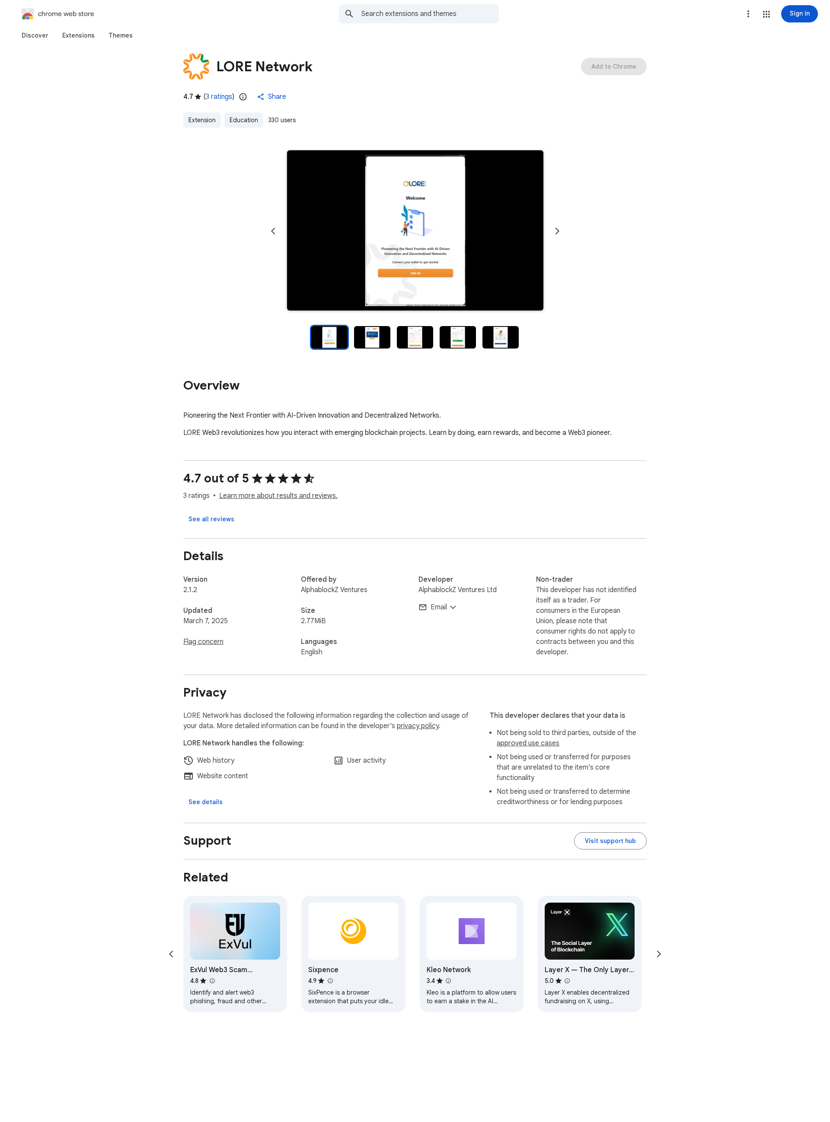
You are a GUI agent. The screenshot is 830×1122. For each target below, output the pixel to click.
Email (439, 607)
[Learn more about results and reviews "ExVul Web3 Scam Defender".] (211, 980)
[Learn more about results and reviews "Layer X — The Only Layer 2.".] (567, 980)
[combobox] (430, 14)
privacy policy (418, 726)
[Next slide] (557, 231)
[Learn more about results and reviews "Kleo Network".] (448, 980)
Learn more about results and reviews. (278, 495)
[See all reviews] (211, 519)
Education (244, 120)
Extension (202, 120)
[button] (766, 14)
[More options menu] (748, 13)
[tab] (35, 35)
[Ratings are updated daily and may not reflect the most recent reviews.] (243, 96)
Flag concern (203, 641)
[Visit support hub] (610, 840)
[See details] (205, 802)
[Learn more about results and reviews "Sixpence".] (329, 980)
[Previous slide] (273, 231)
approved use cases (528, 743)
